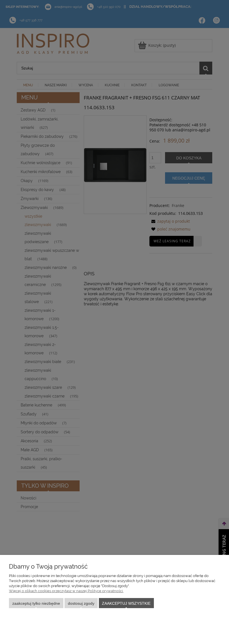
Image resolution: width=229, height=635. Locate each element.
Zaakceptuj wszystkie (126, 603)
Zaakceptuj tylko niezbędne (36, 603)
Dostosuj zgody (81, 603)
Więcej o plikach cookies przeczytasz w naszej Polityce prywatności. (66, 591)
